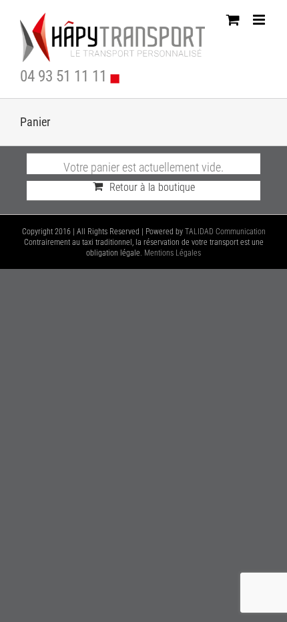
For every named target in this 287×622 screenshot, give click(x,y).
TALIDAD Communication (225, 231)
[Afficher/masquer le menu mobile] (260, 20)
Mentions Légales (172, 253)
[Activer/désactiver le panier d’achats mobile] (233, 20)
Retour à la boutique (152, 187)
